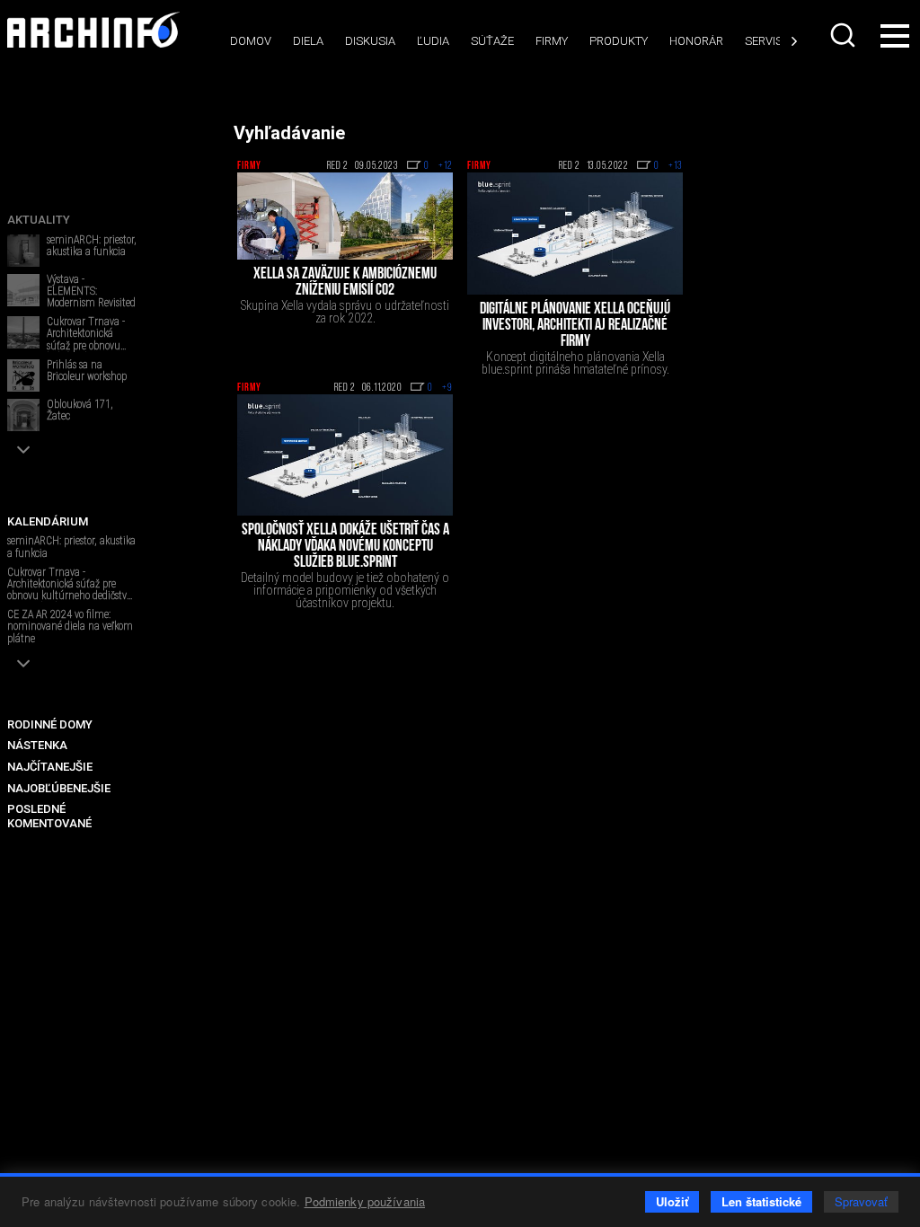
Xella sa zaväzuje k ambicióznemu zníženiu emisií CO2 (345, 283)
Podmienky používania (365, 1201)
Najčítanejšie (50, 766)
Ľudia (433, 41)
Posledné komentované (49, 816)
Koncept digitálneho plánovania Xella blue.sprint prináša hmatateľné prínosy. (575, 362)
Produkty (618, 41)
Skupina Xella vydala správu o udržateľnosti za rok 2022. (345, 311)
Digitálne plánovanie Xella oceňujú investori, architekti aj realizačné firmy (575, 326)
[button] (23, 449)
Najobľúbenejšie (59, 788)
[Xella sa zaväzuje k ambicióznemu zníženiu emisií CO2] (345, 215)
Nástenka (37, 745)
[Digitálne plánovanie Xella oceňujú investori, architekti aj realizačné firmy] (575, 233)
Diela (308, 41)
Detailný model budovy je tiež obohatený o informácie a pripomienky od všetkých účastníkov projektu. (345, 590)
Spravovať (861, 1201)
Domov (250, 41)
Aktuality (38, 219)
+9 (447, 388)
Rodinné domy (50, 724)
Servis (764, 41)
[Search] (843, 35)
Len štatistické (761, 1201)
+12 (445, 166)
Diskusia (370, 41)
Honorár (696, 41)
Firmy (551, 41)
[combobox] (843, 35)
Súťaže (492, 41)
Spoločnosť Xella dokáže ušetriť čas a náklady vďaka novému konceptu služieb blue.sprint (345, 547)
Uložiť (672, 1201)
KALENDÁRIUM (47, 521)
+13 (675, 166)
